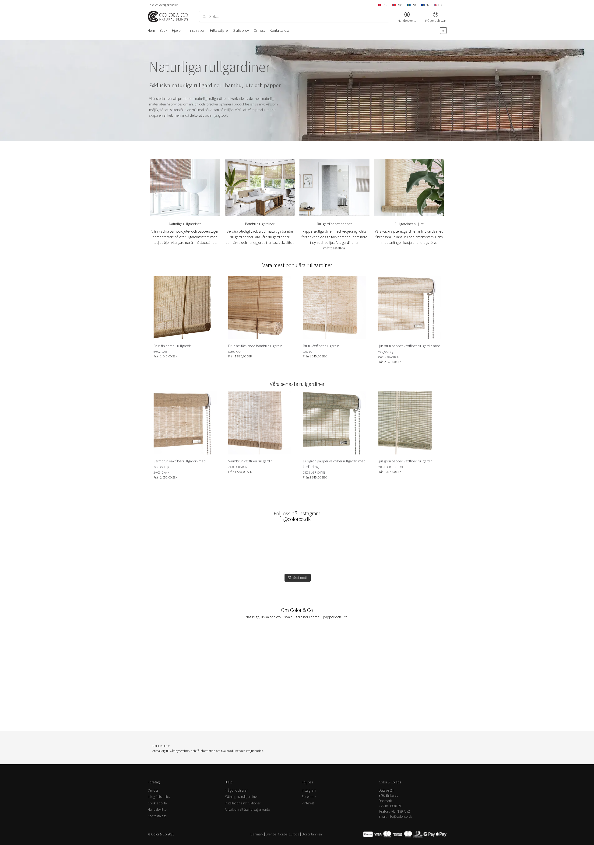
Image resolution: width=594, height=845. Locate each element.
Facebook (309, 796)
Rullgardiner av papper (334, 223)
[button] (442, 30)
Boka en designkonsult (163, 5)
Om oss (153, 790)
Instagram (309, 790)
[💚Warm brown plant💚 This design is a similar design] (260, 550)
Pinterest (308, 803)
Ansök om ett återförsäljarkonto (247, 809)
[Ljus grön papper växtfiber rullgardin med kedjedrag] (334, 422)
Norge (282, 834)
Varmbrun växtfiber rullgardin (250, 461)
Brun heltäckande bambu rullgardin (255, 345)
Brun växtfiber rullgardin (321, 345)
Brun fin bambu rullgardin (173, 345)
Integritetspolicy (159, 796)
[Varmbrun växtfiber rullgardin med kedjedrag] (185, 422)
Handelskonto (407, 20)
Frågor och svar (435, 20)
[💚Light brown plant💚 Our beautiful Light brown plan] (187, 550)
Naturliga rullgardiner (185, 223)
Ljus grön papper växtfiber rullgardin (405, 461)
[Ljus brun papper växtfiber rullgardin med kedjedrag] (409, 307)
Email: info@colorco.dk (395, 816)
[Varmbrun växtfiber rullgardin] (259, 422)
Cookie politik (157, 803)
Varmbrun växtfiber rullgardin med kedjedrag (180, 464)
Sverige (271, 834)
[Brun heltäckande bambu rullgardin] (259, 307)
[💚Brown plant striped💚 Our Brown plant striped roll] (406, 550)
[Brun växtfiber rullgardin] (334, 307)
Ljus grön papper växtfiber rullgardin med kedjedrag (334, 464)
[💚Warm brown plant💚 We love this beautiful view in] (333, 550)
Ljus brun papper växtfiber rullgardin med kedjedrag (409, 348)
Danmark (257, 834)
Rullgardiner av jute (409, 223)
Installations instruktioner (242, 803)
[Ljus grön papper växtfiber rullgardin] (409, 422)
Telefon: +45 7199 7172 (394, 811)
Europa (294, 834)
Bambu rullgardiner (259, 223)
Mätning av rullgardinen (241, 796)
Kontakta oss (157, 816)
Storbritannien (312, 834)
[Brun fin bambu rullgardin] (185, 307)
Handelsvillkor (158, 809)
